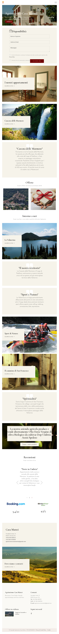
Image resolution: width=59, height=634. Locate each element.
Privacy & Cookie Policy (41, 630)
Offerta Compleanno (42, 206)
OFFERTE (9, 21)
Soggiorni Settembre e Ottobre (15, 205)
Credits (49, 630)
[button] (29, 444)
